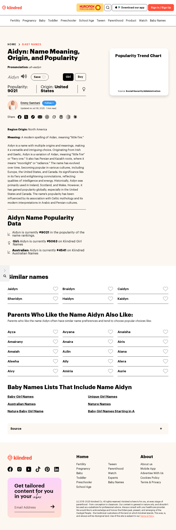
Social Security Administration (143, 91)
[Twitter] (26, 117)
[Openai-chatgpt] (47, 117)
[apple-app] (116, 7)
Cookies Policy (149, 478)
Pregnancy (29, 20)
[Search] (107, 7)
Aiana (122, 351)
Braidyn (69, 289)
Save (37, 77)
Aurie (122, 371)
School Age (86, 20)
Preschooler (68, 20)
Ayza (11, 332)
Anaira (68, 341)
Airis (121, 341)
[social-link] (10, 469)
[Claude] (75, 117)
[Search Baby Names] (4, 276)
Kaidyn (123, 298)
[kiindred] (12, 7)
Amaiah (14, 351)
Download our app (132, 7)
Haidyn (68, 298)
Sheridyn (15, 298)
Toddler (53, 20)
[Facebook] (19, 117)
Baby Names (158, 20)
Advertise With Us (151, 473)
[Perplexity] (61, 117)
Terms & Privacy (150, 482)
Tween (101, 20)
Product (131, 20)
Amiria (68, 371)
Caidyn (123, 289)
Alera (122, 361)
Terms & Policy (147, 516)
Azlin (67, 351)
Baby (42, 20)
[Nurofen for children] (90, 7)
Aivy (11, 371)
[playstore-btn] (119, 7)
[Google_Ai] (68, 117)
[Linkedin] (33, 117)
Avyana (68, 332)
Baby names (31, 44)
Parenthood (115, 20)
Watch (143, 20)
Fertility (15, 20)
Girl (68, 77)
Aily (66, 361)
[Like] (55, 289)
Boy (80, 77)
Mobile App (148, 468)
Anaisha (124, 332)
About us (146, 464)
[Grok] (54, 117)
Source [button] (15, 428)
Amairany (15, 341)
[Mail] (40, 117)
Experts (113, 478)
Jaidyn (13, 289)
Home (12, 44)
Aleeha (13, 361)
